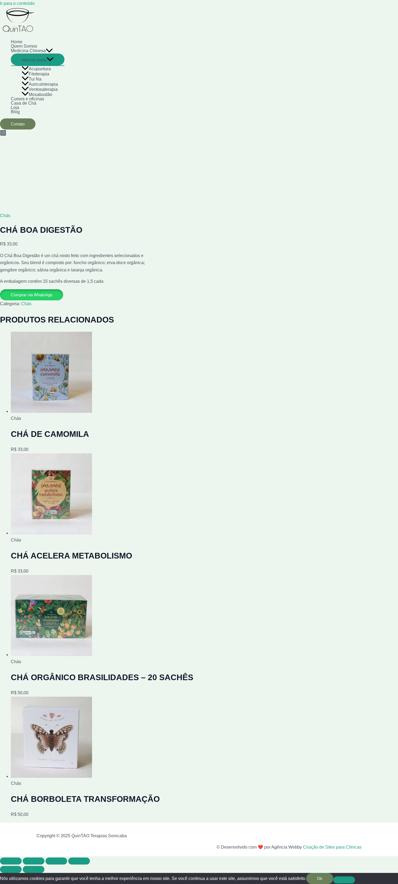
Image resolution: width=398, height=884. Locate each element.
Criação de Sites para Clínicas (331, 847)
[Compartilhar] (56, 861)
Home (16, 42)
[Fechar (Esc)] (79, 861)
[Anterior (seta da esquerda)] (11, 869)
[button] (31, 295)
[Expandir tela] (33, 861)
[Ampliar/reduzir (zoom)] (11, 861)
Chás (5, 215)
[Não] (344, 879)
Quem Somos (24, 46)
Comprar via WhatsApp (31, 295)
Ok (319, 878)
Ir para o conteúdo (17, 3)
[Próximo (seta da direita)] (33, 869)
